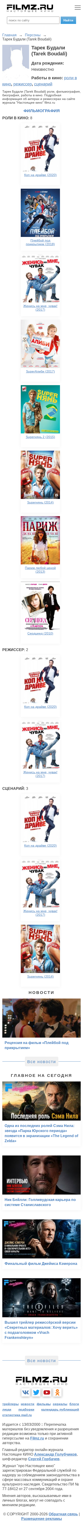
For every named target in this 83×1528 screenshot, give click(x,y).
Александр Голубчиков (55, 1454)
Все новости (41, 1061)
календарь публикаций (60, 1409)
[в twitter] (36, 1392)
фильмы (44, 1404)
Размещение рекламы (41, 1519)
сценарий (43, 84)
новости (27, 1404)
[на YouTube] (47, 1392)
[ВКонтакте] (25, 1392)
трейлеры (10, 1404)
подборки (26, 1409)
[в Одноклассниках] (57, 1392)
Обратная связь (63, 1514)
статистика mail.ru (17, 1415)
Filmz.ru (37, 1438)
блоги (74, 1404)
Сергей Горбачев (43, 1459)
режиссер (22, 84)
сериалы (60, 1404)
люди (6, 1409)
